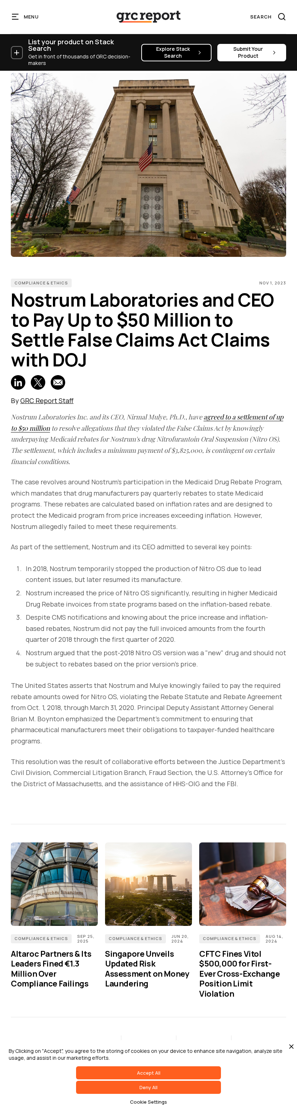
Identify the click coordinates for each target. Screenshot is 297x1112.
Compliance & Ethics (41, 283)
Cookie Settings (148, 1102)
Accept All (148, 1073)
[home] (148, 17)
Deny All (148, 1087)
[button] (25, 16)
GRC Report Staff (47, 400)
